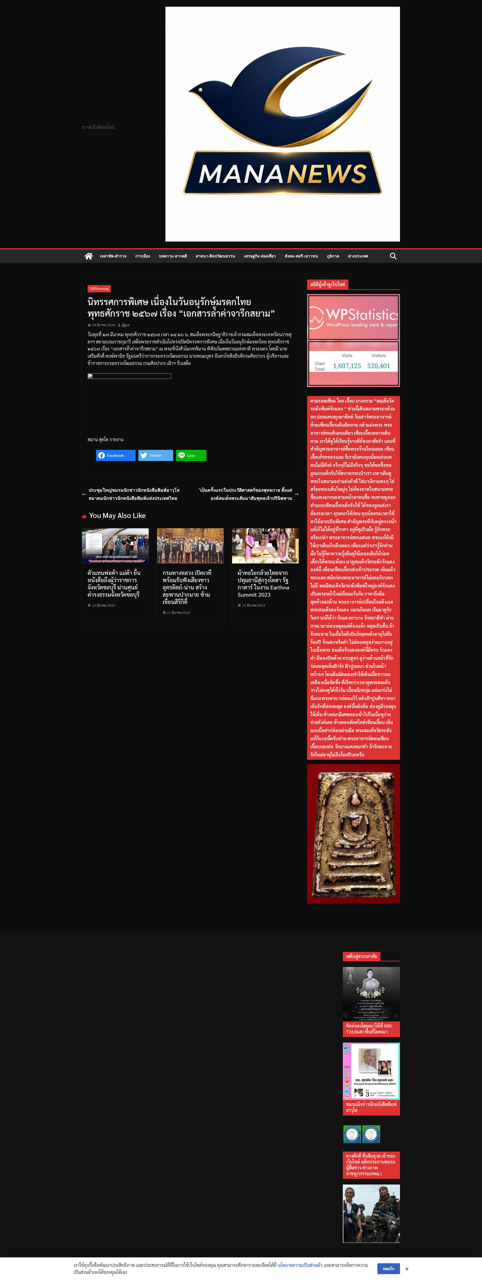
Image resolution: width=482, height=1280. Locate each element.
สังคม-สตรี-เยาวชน (301, 256)
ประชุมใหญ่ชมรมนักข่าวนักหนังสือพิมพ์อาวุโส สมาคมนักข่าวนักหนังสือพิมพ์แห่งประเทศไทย (134, 494)
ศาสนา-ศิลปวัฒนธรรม (215, 256)
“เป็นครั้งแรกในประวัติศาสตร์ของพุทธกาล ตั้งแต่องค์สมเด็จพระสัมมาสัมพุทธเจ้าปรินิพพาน (245, 494)
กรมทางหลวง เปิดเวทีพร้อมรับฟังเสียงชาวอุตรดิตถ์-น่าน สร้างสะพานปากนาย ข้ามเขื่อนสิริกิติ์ (187, 587)
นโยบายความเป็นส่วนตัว (300, 1265)
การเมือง (142, 256)
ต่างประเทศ (358, 256)
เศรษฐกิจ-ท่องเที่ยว (260, 256)
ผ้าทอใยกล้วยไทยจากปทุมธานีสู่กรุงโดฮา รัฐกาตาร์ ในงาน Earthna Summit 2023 (263, 583)
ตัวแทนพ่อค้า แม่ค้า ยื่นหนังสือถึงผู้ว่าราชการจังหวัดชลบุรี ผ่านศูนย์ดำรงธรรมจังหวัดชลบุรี (114, 583)
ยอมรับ (388, 1268)
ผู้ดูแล (126, 325)
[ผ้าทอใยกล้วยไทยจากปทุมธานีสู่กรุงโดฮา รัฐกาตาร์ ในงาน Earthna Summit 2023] (265, 532)
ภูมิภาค (333, 256)
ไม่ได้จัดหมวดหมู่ (99, 288)
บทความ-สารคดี (173, 256)
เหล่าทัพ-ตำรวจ (113, 256)
